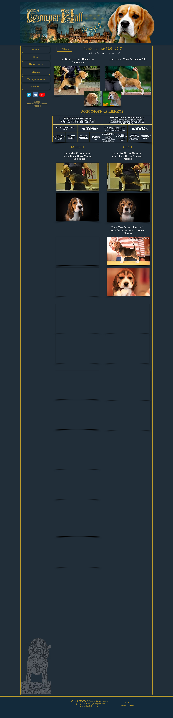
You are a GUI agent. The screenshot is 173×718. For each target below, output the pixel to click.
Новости (35, 49)
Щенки (36, 71)
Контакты (36, 86)
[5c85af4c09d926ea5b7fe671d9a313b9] (28, 94)
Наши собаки (36, 64)
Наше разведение (36, 79)
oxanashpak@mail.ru (89, 706)
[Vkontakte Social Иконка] (35, 94)
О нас (36, 57)
